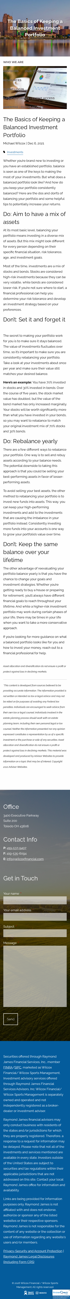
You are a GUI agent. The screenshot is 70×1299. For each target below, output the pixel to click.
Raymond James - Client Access (29, 98)
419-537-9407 (16, 848)
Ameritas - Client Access (23, 107)
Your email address (32, 910)
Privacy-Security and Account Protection (32, 1251)
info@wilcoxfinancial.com (25, 859)
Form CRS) (26, 1262)
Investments (15, 152)
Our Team (33, 71)
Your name (26, 893)
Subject (24, 926)
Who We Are (13, 62)
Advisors (11, 71)
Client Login (13, 89)
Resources (12, 80)
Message (25, 943)
